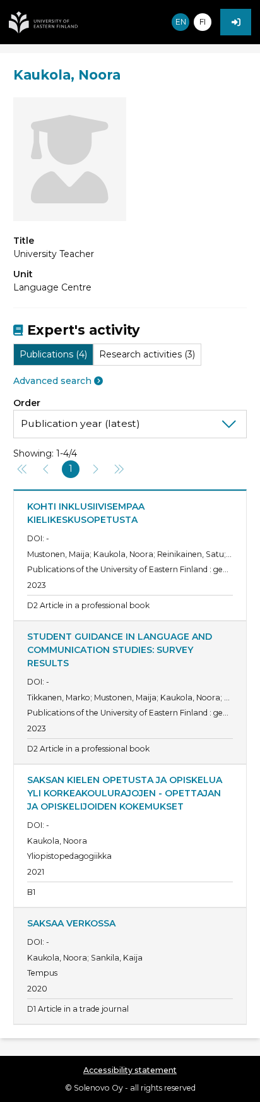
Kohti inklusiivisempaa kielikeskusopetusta (87, 513)
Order (26, 403)
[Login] (235, 22)
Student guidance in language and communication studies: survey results (121, 650)
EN (180, 22)
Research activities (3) (147, 354)
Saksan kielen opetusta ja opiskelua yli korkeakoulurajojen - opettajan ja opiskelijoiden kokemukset (126, 793)
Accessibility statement (130, 1070)
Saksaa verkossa (71, 923)
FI (202, 22)
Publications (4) (53, 354)
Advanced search (52, 380)
